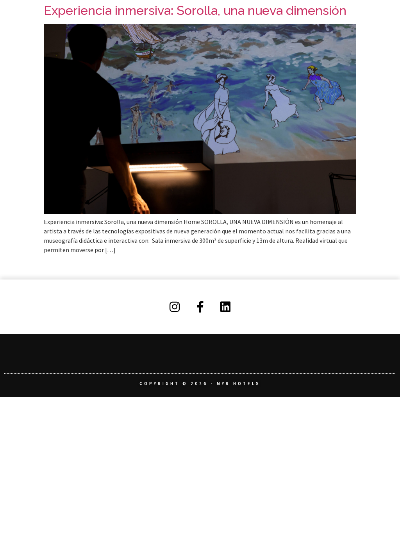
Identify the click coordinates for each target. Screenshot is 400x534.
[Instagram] (174, 307)
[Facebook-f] (200, 307)
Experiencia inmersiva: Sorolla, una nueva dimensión (195, 10)
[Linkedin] (225, 307)
